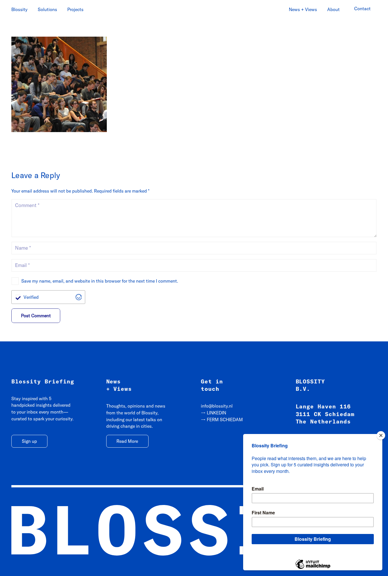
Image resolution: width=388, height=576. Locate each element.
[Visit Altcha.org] (79, 297)
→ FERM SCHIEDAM (222, 419)
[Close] (381, 435)
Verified (31, 297)
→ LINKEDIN (213, 413)
